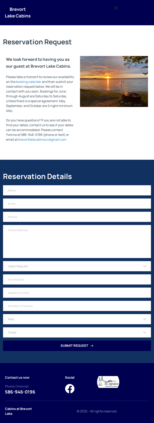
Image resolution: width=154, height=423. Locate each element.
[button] (116, 8)
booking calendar (28, 81)
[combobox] (77, 266)
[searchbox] (77, 266)
